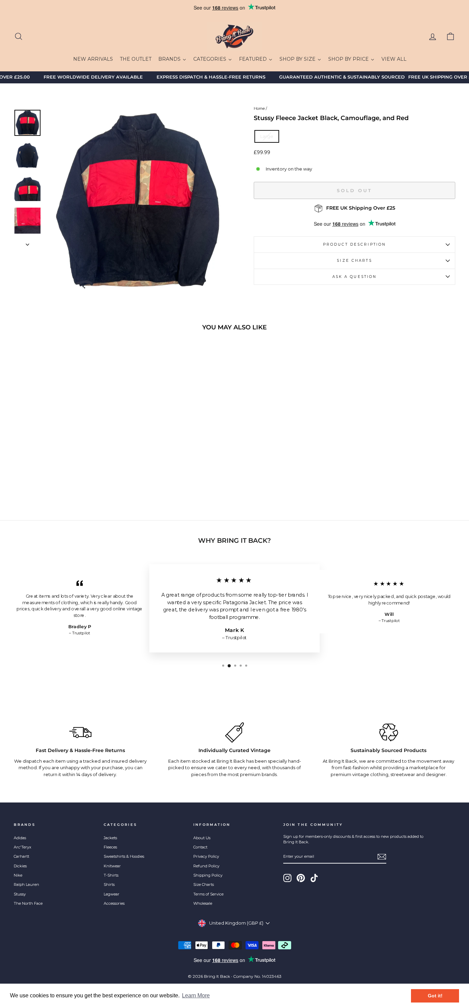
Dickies (20, 866)
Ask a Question (354, 276)
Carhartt (21, 856)
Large (266, 136)
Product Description (354, 244)
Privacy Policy (206, 856)
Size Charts (354, 260)
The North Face (28, 903)
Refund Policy (206, 866)
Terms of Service (208, 894)
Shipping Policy (207, 875)
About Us (201, 837)
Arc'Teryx (22, 847)
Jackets (110, 837)
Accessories (114, 903)
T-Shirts (111, 875)
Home (259, 108)
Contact (200, 847)
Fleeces (110, 847)
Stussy (20, 894)
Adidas (20, 837)
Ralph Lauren (26, 884)
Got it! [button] (435, 995)
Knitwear (112, 866)
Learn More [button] (196, 995)
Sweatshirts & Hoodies (124, 856)
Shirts (109, 884)
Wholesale (202, 903)
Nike (18, 875)
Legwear (111, 894)
